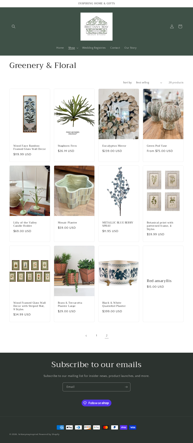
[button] (13, 26)
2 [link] (107, 335)
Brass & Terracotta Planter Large (70, 304)
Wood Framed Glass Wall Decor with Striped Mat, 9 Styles (29, 306)
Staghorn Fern (67, 145)
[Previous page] (86, 336)
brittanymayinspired (28, 434)
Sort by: (127, 82)
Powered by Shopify (49, 434)
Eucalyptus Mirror (114, 145)
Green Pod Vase (157, 145)
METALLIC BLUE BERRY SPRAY (117, 224)
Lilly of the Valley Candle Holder (25, 224)
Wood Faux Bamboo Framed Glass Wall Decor (29, 147)
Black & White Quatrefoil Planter (114, 304)
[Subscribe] (126, 387)
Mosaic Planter (67, 222)
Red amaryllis (159, 281)
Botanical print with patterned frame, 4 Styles (160, 226)
